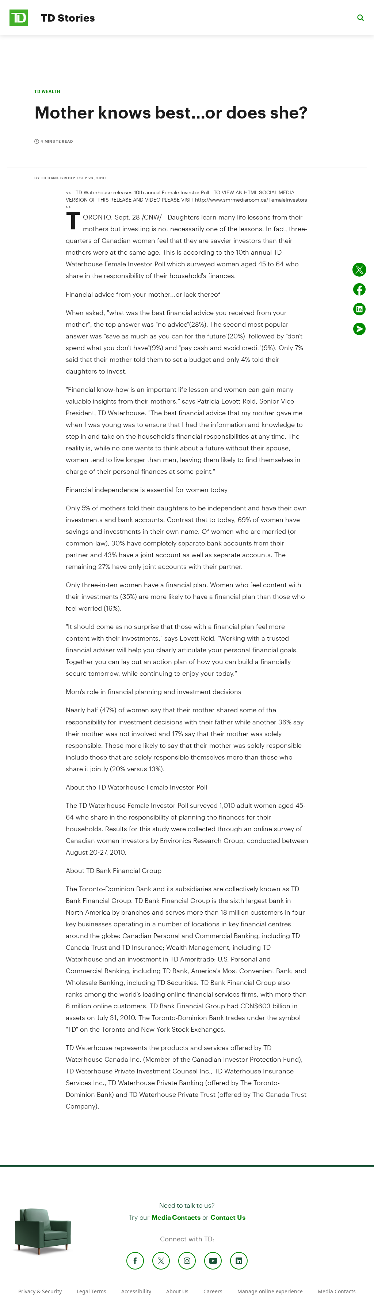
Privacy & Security (40, 1291)
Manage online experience (270, 1291)
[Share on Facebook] (359, 289)
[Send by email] (359, 329)
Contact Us (227, 1217)
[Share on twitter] (359, 270)
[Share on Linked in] (359, 309)
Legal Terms (91, 1291)
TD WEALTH (47, 91)
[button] (360, 17)
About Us (177, 1291)
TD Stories (68, 17)
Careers (212, 1291)
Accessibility (136, 1291)
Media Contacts (176, 1217)
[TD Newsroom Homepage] (18, 23)
